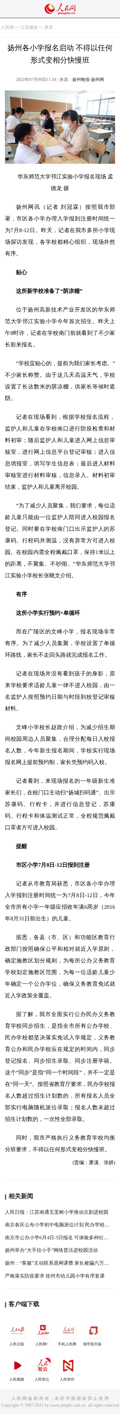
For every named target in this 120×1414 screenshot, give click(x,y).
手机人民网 (67, 1344)
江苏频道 (29, 27)
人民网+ (42, 1344)
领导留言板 (92, 1344)
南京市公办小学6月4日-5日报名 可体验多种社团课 (59, 1237)
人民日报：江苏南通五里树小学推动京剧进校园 (56, 1212)
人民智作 (67, 1379)
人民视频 (16, 1379)
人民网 (7, 27)
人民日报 (16, 1344)
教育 (49, 27)
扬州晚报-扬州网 (88, 79)
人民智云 (41, 1379)
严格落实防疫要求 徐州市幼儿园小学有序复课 (55, 1275)
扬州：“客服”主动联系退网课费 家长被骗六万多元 (59, 1263)
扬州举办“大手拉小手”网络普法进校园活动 (51, 1250)
